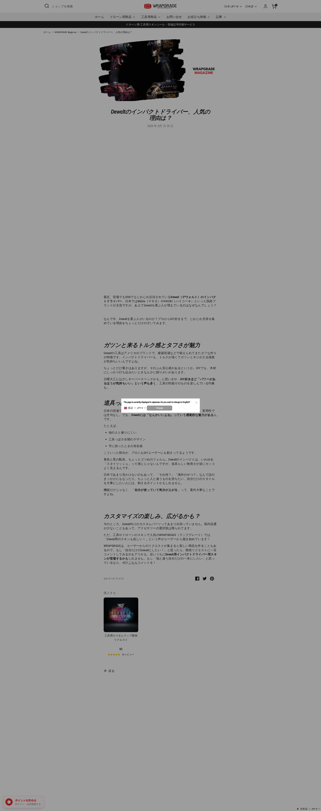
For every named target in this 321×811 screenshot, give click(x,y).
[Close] (196, 401)
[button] (130, 408)
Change (159, 407)
